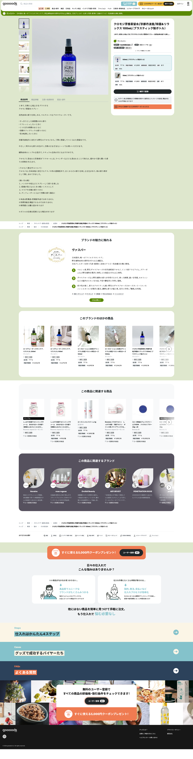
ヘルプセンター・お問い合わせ (148, 737)
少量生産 (98, 294)
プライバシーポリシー (173, 730)
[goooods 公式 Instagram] (4, 736)
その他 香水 (44, 227)
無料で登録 (28, 357)
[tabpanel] (63, 158)
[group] (131, 552)
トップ (21, 223)
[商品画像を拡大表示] (70, 56)
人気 (42, 8)
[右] (169, 349)
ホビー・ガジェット (148, 8)
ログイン (180, 4)
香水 (35, 227)
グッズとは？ (143, 730)
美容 (62, 8)
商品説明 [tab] (24, 99)
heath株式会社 (125, 45)
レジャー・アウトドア (133, 8)
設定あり (128, 48)
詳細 (150, 45)
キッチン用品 (76, 8)
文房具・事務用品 (119, 8)
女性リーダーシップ (79, 294)
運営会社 (169, 734)
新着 (48, 8)
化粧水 (55, 223)
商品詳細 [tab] (34, 99)
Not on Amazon (107, 294)
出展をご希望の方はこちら (147, 734)
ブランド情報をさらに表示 (143, 50)
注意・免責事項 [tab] (48, 99)
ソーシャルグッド (119, 294)
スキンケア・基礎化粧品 (41, 223)
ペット (110, 8)
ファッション (102, 8)
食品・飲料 (55, 8)
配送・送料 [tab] (61, 99)
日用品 (68, 8)
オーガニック (89, 294)
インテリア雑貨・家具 (89, 8)
